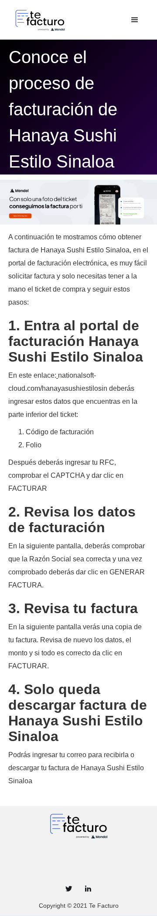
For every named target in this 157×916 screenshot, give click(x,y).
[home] (68, 20)
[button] (134, 20)
